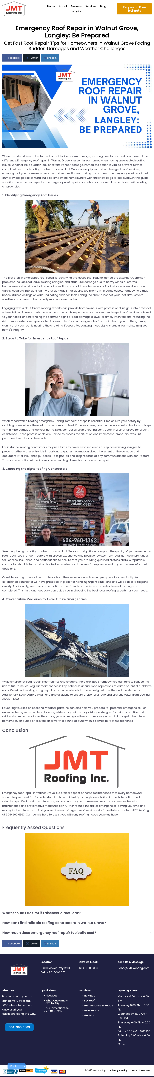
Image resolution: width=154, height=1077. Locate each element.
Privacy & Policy (118, 1070)
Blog (103, 6)
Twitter (33, 58)
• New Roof (89, 995)
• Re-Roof (88, 1000)
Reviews (76, 6)
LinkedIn (52, 58)
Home (51, 6)
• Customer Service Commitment (56, 1009)
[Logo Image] (14, 9)
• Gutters (88, 1015)
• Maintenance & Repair (97, 1005)
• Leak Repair (90, 1010)
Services (91, 6)
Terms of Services (140, 1070)
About (63, 6)
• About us (50, 995)
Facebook (14, 58)
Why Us (77, 11)
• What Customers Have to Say (56, 1002)
